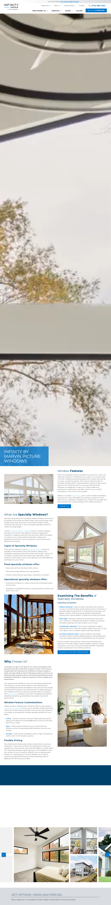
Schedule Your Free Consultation (74, 652)
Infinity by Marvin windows (20, 531)
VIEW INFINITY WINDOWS (90, 772)
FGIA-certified (13, 694)
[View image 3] (83, 868)
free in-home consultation (29, 811)
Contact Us (64, 506)
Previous (4, 855)
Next (107, 855)
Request (96, 10)
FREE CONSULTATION (97, 802)
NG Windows (76, 495)
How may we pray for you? (69, 1)
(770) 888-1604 (98, 6)
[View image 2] (83, 840)
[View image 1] (41, 854)
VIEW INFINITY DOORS (90, 778)
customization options (12, 708)
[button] (46, 5)
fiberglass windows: (34, 549)
